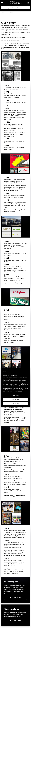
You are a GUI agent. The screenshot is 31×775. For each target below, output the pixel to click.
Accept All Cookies (15, 403)
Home (2, 12)
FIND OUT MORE (15, 597)
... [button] (6, 12)
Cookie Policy (19, 391)
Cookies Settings (15, 395)
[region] (15, 387)
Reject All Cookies (15, 399)
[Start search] (28, 7)
